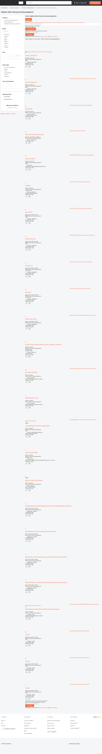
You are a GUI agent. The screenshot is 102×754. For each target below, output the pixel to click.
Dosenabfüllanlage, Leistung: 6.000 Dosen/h (37, 425)
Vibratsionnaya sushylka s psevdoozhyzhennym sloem (40, 531)
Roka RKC (28, 292)
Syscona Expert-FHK (31, 82)
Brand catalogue (28, 733)
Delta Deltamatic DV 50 (31, 398)
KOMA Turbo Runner (31, 319)
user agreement (53, 36)
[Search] (28, 3)
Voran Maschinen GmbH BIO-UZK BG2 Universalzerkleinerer (42, 609)
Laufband (27, 185)
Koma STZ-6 (28, 212)
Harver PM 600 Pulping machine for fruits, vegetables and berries (43, 344)
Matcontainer (28, 109)
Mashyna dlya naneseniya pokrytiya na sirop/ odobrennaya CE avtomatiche (46, 557)
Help (2, 723)
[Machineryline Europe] (9, 2)
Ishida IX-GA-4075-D (31, 55)
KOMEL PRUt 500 (30, 239)
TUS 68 (27, 634)
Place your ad (30, 29)
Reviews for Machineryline (30, 728)
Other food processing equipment (34, 134)
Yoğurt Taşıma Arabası (31, 452)
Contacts (3, 725)
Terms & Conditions (28, 720)
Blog (25, 730)
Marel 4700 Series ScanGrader (33, 480)
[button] (26, 66)
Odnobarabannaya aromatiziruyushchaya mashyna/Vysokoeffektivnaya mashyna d (48, 506)
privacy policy (44, 36)
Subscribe (29, 34)
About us (3, 720)
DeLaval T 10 (29, 265)
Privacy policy (27, 723)
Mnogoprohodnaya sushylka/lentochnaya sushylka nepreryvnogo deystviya (46, 582)
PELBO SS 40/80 (30, 158)
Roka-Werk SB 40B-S (31, 372)
